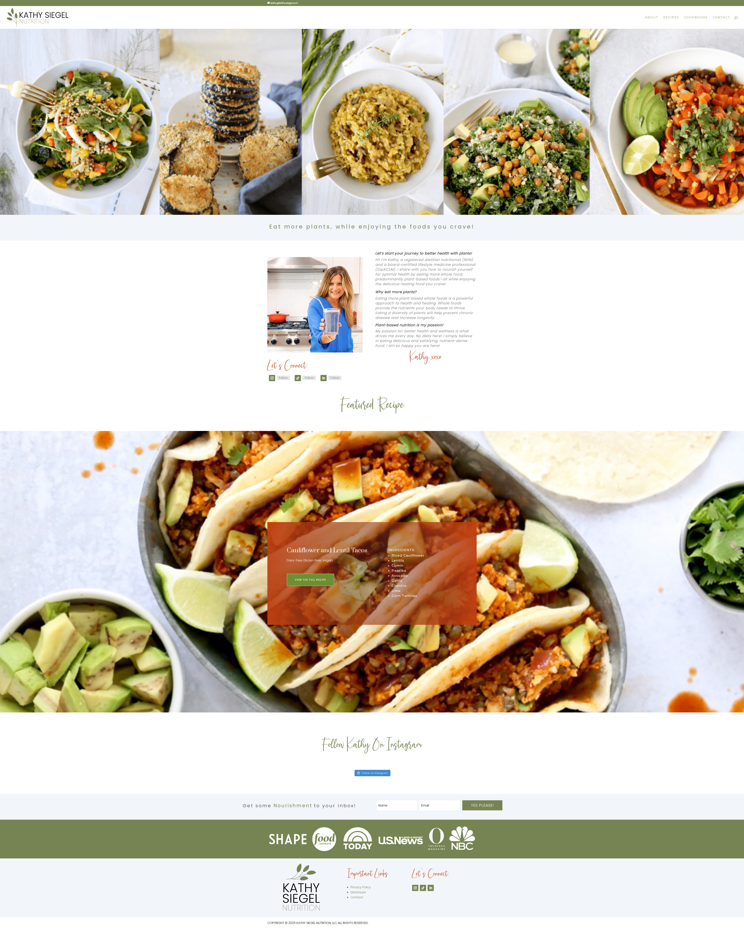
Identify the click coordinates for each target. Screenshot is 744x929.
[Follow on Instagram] (272, 378)
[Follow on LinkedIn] (323, 378)
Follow (283, 378)
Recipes (671, 17)
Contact (721, 17)
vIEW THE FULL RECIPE (310, 579)
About (651, 17)
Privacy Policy (360, 887)
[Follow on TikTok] (298, 378)
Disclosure (358, 892)
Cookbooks (696, 17)
